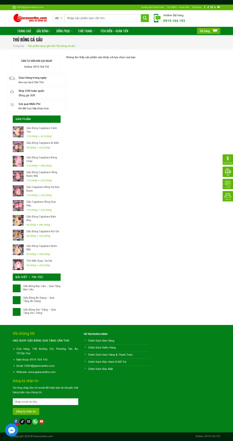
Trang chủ (18, 46)
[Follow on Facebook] (205, 7)
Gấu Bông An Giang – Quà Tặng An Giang (38, 299)
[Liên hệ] (228, 196)
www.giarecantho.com (42, 372)
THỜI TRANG (85, 31)
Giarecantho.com (43, 436)
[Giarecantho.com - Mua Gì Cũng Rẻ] (30, 18)
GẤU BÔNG (42, 31)
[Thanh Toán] (228, 159)
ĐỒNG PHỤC (63, 31)
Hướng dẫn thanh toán (152, 7)
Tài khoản (197, 7)
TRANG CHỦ (24, 31)
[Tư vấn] (228, 184)
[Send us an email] (212, 7)
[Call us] (215, 7)
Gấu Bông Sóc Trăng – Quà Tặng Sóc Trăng (39, 311)
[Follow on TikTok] (208, 7)
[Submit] (145, 18)
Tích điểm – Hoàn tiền (178, 7)
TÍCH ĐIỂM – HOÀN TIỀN (114, 31)
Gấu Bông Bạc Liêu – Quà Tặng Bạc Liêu (41, 287)
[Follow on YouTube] (219, 7)
